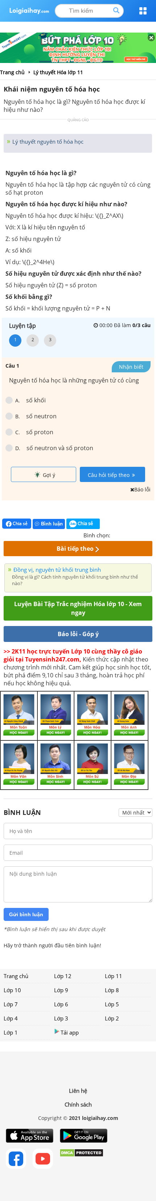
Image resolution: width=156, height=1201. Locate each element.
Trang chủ (16, 976)
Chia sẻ (20, 523)
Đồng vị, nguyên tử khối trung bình (57, 569)
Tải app (70, 1032)
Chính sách (78, 1104)
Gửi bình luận (26, 914)
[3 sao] (133, 534)
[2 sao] (124, 534)
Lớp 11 (113, 976)
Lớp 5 (112, 1004)
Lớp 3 (61, 1018)
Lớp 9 (61, 990)
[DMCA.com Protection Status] (81, 1159)
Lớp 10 (12, 990)
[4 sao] (142, 534)
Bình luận (52, 524)
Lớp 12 (62, 976)
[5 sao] (151, 534)
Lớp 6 (61, 1004)
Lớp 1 (11, 1032)
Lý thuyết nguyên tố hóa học (47, 141)
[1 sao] (116, 534)
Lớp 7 (11, 1004)
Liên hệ (78, 1090)
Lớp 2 (112, 1018)
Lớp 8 (112, 990)
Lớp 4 (11, 1018)
